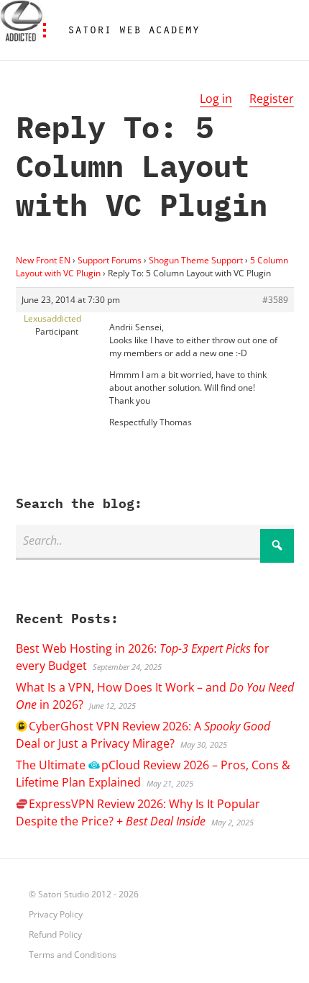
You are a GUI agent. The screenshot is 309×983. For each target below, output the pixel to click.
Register (271, 99)
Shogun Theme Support (196, 260)
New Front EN (43, 260)
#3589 (275, 300)
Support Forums (110, 260)
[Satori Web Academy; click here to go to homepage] (127, 30)
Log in (216, 99)
